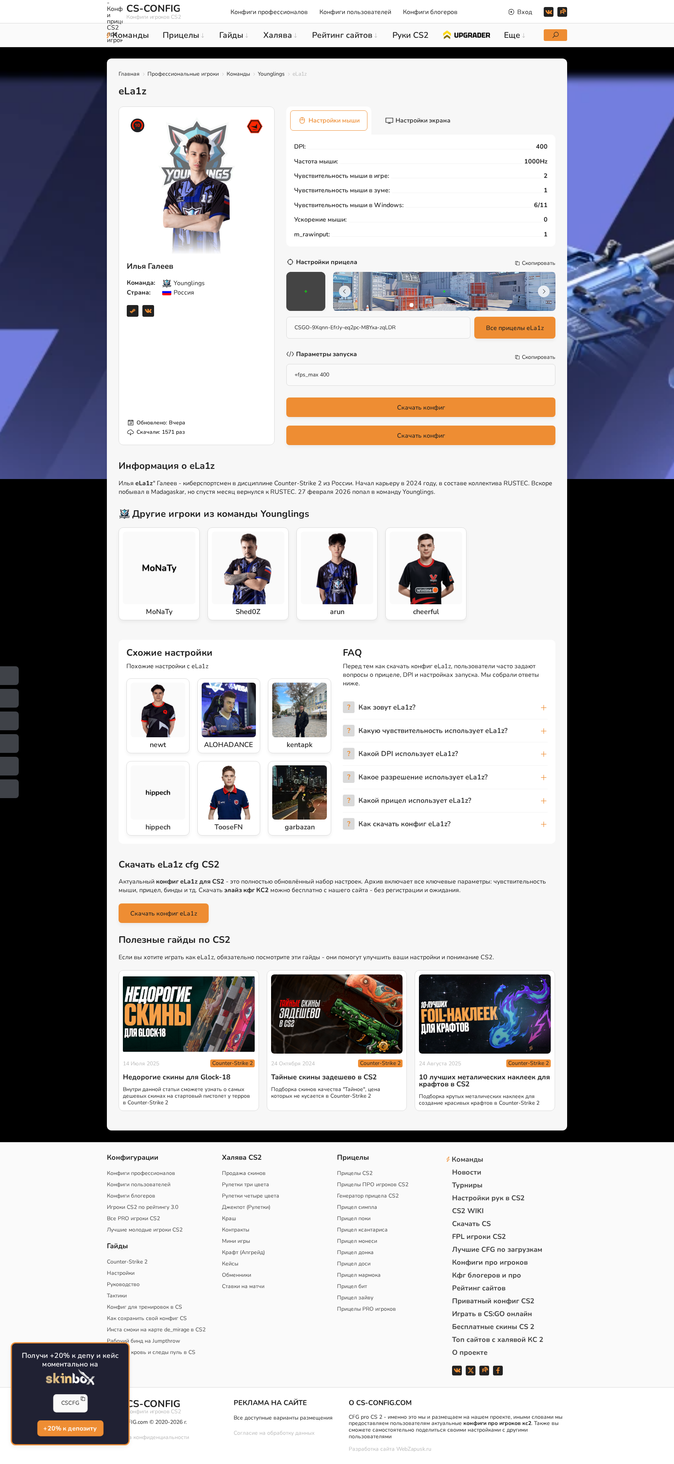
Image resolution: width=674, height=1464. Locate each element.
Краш (229, 1218)
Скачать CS (471, 1223)
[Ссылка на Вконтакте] (148, 311)
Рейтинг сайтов (479, 1288)
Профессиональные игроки (183, 74)
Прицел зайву (355, 1297)
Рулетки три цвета (245, 1184)
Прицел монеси (357, 1241)
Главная (129, 74)
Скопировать (538, 263)
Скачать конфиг (421, 407)
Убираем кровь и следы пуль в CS (151, 1352)
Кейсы (230, 1263)
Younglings (271, 74)
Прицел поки (354, 1218)
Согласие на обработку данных (274, 1433)
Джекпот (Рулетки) (246, 1207)
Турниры (467, 1185)
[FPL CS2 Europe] (255, 126)
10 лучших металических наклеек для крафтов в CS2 (484, 1081)
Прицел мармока (359, 1275)
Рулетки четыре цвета (250, 1196)
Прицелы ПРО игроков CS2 (372, 1184)
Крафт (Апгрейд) (243, 1252)
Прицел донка (355, 1252)
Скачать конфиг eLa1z (163, 913)
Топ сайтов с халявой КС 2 (497, 1339)
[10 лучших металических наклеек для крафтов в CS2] (485, 1014)
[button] (411, 305)
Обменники (236, 1275)
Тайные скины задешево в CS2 (324, 1077)
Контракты (235, 1229)
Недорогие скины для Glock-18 (177, 1077)
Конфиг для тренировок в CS (144, 1307)
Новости (466, 1172)
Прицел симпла (357, 1207)
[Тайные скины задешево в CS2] (337, 1014)
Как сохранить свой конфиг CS (147, 1318)
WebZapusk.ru (413, 1449)
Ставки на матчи (243, 1286)
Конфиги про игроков (490, 1262)
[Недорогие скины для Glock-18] (189, 1014)
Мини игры (236, 1241)
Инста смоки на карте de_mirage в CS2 (156, 1329)
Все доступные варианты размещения (283, 1417)
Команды (238, 74)
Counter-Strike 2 (232, 1063)
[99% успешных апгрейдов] (466, 34)
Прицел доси (354, 1263)
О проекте (470, 1352)
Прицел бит (352, 1286)
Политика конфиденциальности (148, 1437)
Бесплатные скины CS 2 (493, 1326)
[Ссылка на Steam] (132, 311)
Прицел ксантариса (362, 1229)
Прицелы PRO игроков (366, 1309)
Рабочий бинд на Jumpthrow (143, 1341)
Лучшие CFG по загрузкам (497, 1249)
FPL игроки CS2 (479, 1236)
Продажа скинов (244, 1173)
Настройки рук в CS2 (488, 1198)
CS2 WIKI (468, 1211)
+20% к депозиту (70, 1428)
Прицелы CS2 (354, 1173)
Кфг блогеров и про (486, 1275)
